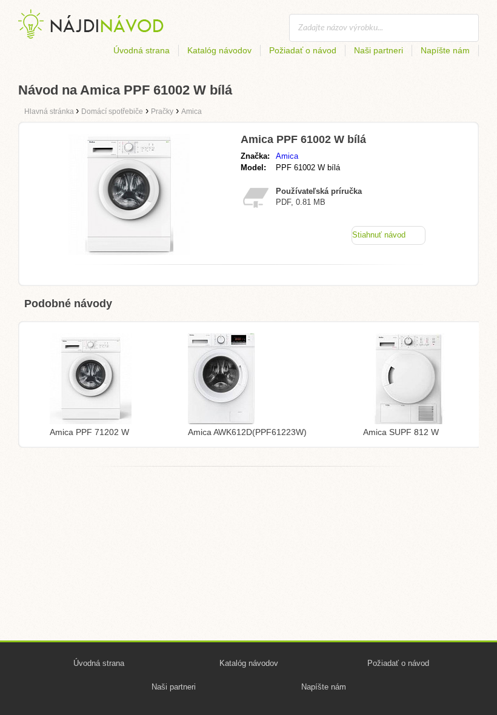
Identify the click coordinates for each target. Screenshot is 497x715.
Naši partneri (378, 50)
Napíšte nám (445, 50)
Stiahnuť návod (378, 234)
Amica (287, 156)
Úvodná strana (141, 50)
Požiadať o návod (302, 50)
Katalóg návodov (219, 50)
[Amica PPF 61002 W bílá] (129, 252)
